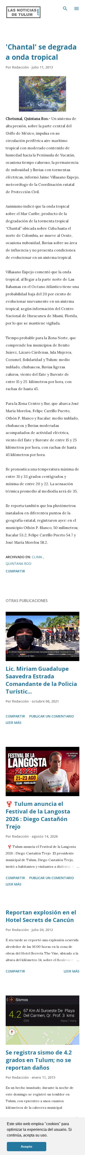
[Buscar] (65, 8)
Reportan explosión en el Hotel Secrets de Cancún (41, 916)
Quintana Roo (18, 563)
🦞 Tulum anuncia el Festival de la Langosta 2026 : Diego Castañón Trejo (38, 815)
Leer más (13, 722)
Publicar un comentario (51, 716)
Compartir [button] (15, 571)
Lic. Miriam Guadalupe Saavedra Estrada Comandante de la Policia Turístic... (41, 680)
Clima (37, 557)
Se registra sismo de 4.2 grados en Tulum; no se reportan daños (39, 1059)
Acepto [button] (26, 1146)
